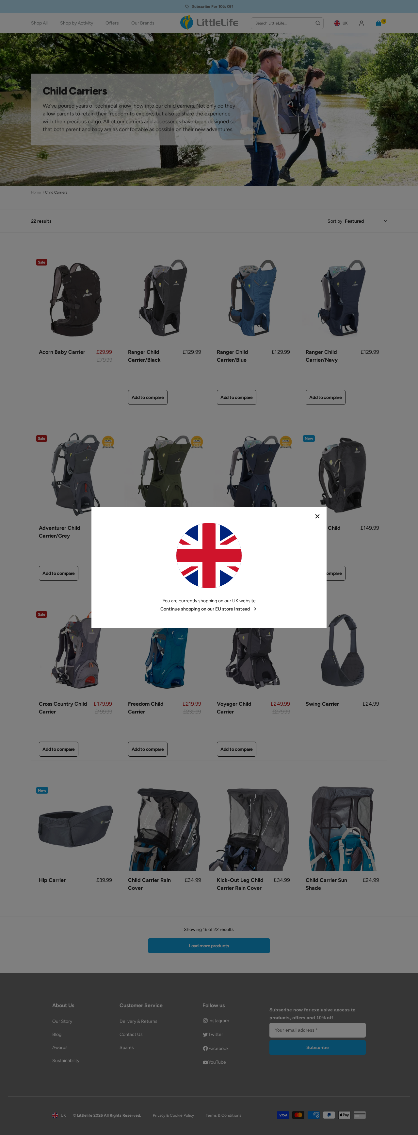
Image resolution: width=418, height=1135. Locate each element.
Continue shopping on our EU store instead (205, 609)
